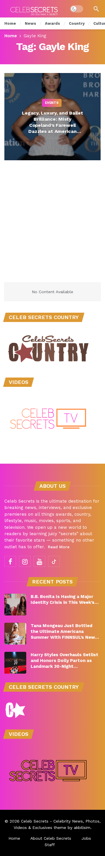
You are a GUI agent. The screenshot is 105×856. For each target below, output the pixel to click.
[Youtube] (39, 561)
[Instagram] (25, 561)
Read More (58, 546)
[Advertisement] (52, 227)
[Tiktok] (54, 561)
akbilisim (82, 827)
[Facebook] (10, 561)
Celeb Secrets (34, 821)
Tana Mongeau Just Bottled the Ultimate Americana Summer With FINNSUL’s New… (65, 631)
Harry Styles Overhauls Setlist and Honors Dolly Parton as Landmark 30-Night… (64, 660)
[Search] (96, 8)
